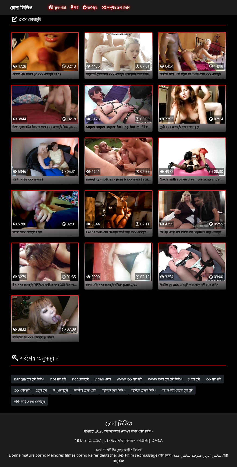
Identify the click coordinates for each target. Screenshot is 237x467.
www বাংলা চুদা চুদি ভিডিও (165, 379)
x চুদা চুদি (194, 379)
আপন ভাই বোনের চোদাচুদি (29, 401)
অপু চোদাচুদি (60, 390)
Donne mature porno (27, 455)
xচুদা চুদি (41, 390)
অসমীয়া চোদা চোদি (85, 390)
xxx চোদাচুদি (22, 390)
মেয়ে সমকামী (104, 449)
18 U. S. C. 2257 (88, 440)
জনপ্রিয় (92, 7)
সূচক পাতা (59, 7)
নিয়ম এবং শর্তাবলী (138, 440)
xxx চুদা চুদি (213, 379)
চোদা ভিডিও (21, 7)
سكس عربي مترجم (206, 455)
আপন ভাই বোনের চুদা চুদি (177, 390)
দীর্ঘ (75, 7)
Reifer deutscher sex (106, 455)
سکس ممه (182, 455)
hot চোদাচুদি (80, 379)
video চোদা (103, 379)
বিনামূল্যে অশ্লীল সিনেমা (126, 449)
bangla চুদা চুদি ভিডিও (29, 379)
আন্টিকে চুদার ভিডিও (113, 390)
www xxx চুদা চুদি (129, 379)
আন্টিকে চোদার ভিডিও (143, 390)
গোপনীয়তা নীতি (114, 440)
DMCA (157, 440)
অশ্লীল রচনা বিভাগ (118, 7)
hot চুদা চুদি (58, 379)
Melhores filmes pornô (67, 455)
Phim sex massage (141, 455)
